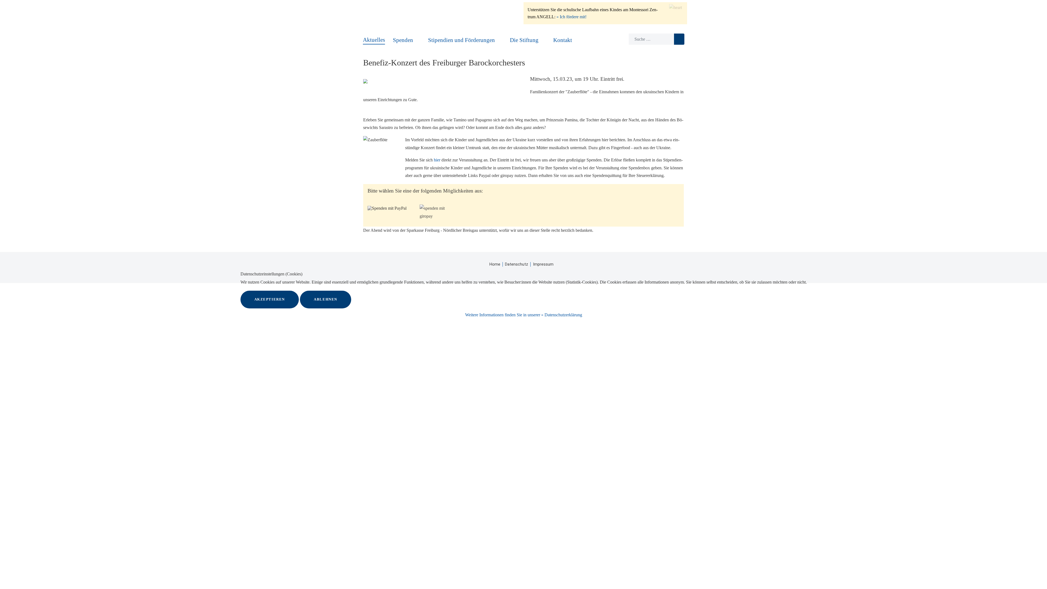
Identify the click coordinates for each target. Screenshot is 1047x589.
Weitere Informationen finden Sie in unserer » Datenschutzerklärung (523, 314)
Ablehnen (325, 299)
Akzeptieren (269, 299)
